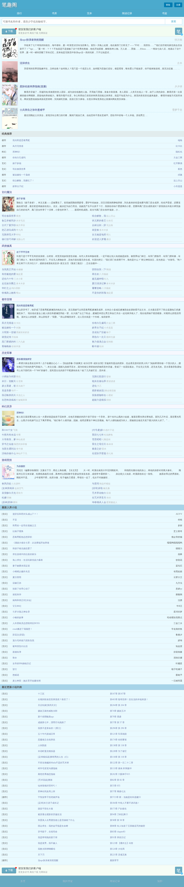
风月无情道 (18, 146)
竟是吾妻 (6, 390)
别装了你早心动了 (21, 589)
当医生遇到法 (9, 448)
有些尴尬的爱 (9, 274)
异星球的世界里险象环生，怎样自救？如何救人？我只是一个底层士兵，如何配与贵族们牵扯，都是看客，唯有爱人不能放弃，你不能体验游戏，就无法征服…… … (102, 68)
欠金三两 (178, 157)
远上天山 (178, 180)
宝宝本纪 (17, 606)
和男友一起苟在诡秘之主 (24, 525)
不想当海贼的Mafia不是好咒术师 (53, 762)
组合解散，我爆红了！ (23, 180)
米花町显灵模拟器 (46, 751)
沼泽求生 (25, 63)
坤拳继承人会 (99, 502)
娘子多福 (17, 163)
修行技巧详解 (9, 239)
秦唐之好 (96, 448)
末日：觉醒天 (9, 381)
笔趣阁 (9, 5)
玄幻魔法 (7, 192)
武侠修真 (7, 246)
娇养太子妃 (18, 186)
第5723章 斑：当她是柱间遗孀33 (125, 797)
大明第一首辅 (9, 332)
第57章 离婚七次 (118, 791)
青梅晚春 (6, 346)
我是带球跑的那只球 (47, 837)
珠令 (15, 657)
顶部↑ (160, 881)
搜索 (173, 21)
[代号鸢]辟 (97, 430)
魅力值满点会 (99, 341)
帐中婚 (95, 346)
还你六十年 (7, 278)
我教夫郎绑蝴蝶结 (46, 849)
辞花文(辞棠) (19, 634)
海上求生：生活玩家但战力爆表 (28, 560)
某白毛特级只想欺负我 (23, 640)
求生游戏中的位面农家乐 (24, 554)
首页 (23, 881)
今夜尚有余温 (9, 434)
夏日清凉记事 (99, 283)
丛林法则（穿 (99, 225)
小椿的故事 (18, 617)
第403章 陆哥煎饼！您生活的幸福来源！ (129, 699)
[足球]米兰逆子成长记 (48, 803)
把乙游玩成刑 (9, 230)
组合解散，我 (99, 216)
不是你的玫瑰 (99, 292)
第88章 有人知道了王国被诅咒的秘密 (127, 826)
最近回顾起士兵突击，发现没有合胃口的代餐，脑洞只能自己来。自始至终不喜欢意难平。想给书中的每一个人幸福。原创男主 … (86, 115)
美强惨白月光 (9, 493)
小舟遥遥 (178, 186)
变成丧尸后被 (99, 332)
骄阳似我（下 (99, 269)
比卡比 (179, 146)
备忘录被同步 (9, 220)
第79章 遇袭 (115, 716)
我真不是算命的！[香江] (49, 728)
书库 (54, 13)
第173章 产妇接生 (118, 808)
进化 (94, 385)
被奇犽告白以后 (20, 646)
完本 (89, 13)
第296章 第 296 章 (118, 728)
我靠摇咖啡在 (99, 395)
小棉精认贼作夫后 (21, 571)
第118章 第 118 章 (118, 757)
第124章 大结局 (117, 849)
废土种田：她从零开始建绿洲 (27, 680)
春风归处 (6, 483)
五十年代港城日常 (46, 734)
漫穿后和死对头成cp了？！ (25, 514)
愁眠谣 (16, 675)
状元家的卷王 (99, 220)
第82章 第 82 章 (117, 780)
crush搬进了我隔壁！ (22, 629)
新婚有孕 (17, 652)
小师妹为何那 (9, 376)
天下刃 (41, 854)
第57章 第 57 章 (117, 722)
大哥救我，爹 (9, 439)
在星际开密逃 (99, 453)
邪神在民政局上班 (46, 791)
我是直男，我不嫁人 (47, 843)
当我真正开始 (9, 269)
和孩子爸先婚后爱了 (22, 548)
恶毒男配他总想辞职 (22, 537)
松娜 (4, 497)
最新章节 (114, 860)
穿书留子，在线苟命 (47, 831)
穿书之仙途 (7, 444)
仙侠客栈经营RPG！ (47, 785)
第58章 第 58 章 (117, 820)
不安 (15, 520)
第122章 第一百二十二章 (121, 762)
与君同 (95, 483)
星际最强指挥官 (24, 359)
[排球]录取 (97, 488)
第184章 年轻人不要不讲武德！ (125, 803)
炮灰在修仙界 (99, 381)
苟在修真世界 (19, 169)
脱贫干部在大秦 (45, 808)
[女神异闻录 (8, 488)
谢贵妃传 (6, 337)
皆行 (15, 669)
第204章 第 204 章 (118, 705)
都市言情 (7, 299)
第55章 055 (115, 785)
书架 (164, 13)
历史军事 (7, 353)
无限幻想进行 (99, 376)
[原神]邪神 (7, 502)
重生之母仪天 (99, 444)
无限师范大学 (9, 234)
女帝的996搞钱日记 (22, 663)
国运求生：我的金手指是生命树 (53, 826)
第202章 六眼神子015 (120, 774)
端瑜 (180, 140)
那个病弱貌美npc (46, 716)
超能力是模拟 (99, 399)
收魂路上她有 (9, 292)
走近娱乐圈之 (9, 283)
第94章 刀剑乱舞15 (119, 814)
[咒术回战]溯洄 (45, 780)
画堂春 (95, 230)
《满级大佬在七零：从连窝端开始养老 (31, 543)
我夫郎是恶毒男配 (21, 140)
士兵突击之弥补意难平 (32, 110)
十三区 (41, 693)
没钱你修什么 (9, 453)
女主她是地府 (99, 234)
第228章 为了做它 (118, 751)
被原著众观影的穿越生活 (50, 814)
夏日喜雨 (17, 577)
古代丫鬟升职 (9, 225)
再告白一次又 (99, 337)
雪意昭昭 (96, 439)
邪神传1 (16, 152)
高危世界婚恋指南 (46, 774)
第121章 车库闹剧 (118, 734)
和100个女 (7, 430)
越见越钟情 (98, 278)
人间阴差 (42, 745)
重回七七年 (98, 434)
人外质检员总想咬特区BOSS (26, 623)
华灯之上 (6, 288)
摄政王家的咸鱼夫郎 (47, 711)
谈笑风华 (17, 594)
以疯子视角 (18, 531)
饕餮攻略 (96, 288)
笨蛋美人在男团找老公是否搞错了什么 (56, 820)
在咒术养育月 (99, 497)
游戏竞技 (7, 460)
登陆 (168, 5)
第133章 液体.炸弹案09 (121, 768)
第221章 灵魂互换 (118, 854)
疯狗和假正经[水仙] (22, 600)
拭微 (180, 175)
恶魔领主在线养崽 (46, 739)
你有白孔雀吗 (19, 157)
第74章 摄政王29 (118, 711)
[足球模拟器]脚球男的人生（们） (54, 757)
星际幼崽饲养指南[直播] (33, 86)
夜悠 (180, 169)
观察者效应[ (98, 390)
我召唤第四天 (9, 395)
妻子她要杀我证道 (21, 566)
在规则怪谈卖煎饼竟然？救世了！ (54, 699)
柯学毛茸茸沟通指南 (47, 768)
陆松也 (179, 152)
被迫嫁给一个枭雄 (21, 175)
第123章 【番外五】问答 (121, 843)
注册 (178, 5)
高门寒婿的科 (9, 341)
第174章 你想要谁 (118, 739)
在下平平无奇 (23, 252)
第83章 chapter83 (117, 831)
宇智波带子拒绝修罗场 (48, 797)
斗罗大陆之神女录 (21, 611)
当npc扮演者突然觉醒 (32, 39)
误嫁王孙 (17, 583)
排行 (19, 13)
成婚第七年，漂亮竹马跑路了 (52, 722)
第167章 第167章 (118, 693)
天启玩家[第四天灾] (47, 705)
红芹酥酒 (178, 163)
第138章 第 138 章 (118, 745)
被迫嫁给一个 (9, 327)
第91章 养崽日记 (118, 837)
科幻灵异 (7, 406)
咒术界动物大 (99, 493)
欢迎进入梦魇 (99, 239)
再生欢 (95, 274)
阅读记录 (127, 13)
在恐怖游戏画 (9, 399)
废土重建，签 (9, 385)
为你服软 (21, 466)
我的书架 (68, 881)
